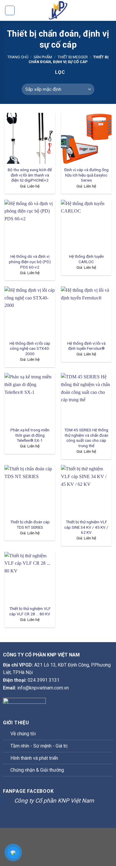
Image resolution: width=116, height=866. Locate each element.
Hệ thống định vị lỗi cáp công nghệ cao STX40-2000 (30, 348)
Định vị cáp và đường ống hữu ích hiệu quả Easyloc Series (86, 174)
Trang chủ (17, 57)
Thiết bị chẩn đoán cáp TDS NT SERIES (30, 524)
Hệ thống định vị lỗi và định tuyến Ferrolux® (86, 346)
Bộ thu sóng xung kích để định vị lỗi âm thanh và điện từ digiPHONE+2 (30, 174)
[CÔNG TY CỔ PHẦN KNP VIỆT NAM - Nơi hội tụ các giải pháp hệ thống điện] (58, 10)
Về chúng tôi (23, 734)
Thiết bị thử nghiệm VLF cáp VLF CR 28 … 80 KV (30, 611)
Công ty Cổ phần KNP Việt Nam (54, 800)
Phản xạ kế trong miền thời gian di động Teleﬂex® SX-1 (29, 435)
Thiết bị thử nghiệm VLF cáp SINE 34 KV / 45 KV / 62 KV (86, 527)
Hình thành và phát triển (34, 758)
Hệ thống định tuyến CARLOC (86, 259)
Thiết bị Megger (73, 57)
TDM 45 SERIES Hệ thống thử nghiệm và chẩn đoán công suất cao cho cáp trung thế (86, 437)
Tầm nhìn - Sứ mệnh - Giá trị (39, 746)
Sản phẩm (43, 57)
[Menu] (10, 10)
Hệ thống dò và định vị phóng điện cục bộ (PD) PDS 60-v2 (30, 261)
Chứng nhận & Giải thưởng (37, 770)
